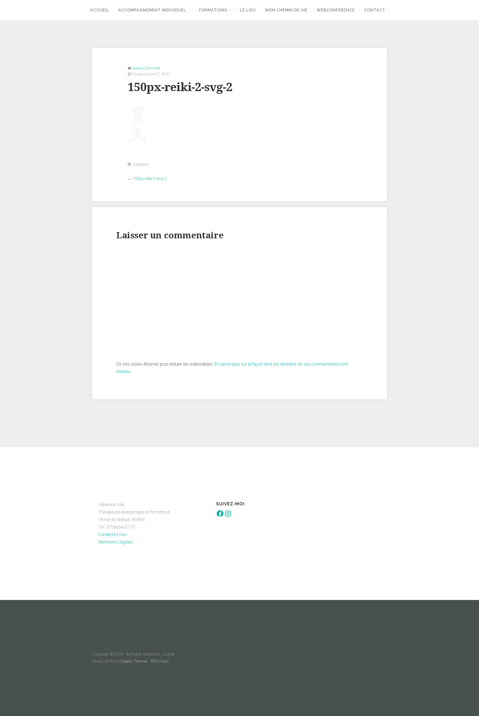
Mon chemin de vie (286, 10)
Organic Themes (133, 661)
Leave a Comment (146, 68)
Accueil (99, 10)
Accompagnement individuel (152, 10)
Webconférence (336, 10)
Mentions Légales (115, 542)
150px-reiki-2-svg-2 (149, 178)
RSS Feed (159, 661)
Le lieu (248, 10)
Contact (374, 10)
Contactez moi (112, 534)
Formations (213, 10)
